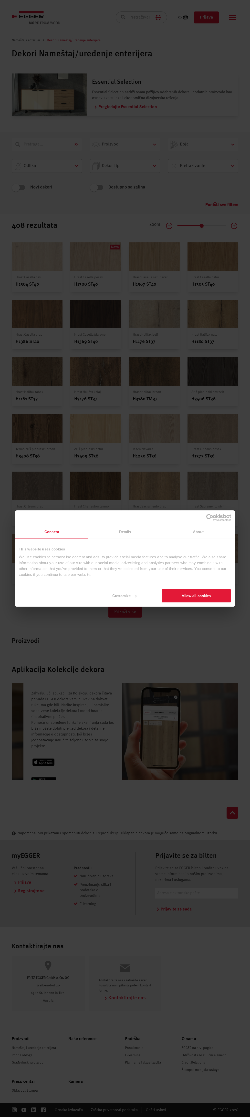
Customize (121, 595)
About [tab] (198, 532)
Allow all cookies (196, 595)
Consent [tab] (51, 532)
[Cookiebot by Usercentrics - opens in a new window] (209, 517)
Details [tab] (125, 532)
